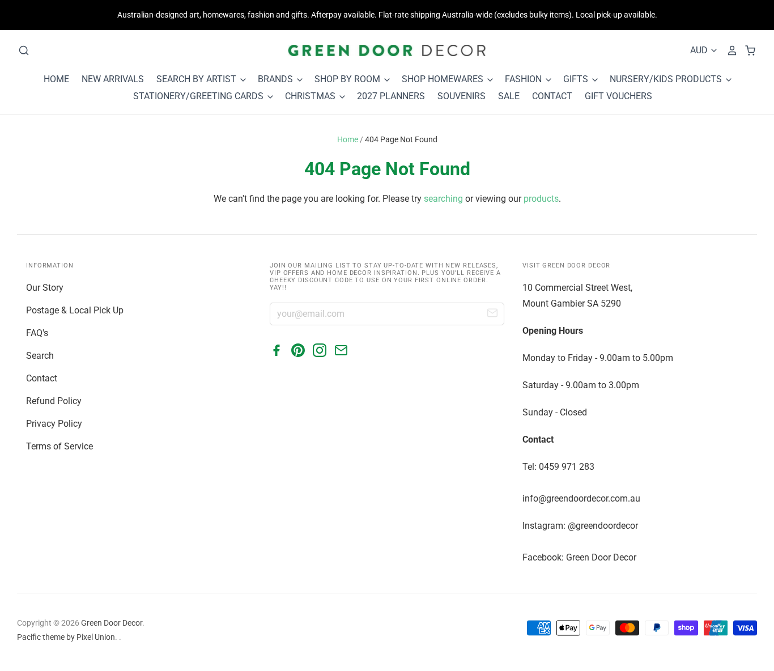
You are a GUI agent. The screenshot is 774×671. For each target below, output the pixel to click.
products (541, 198)
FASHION (524, 79)
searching (443, 198)
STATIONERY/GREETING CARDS (199, 96)
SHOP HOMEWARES (444, 79)
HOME (56, 79)
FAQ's (37, 333)
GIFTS (576, 79)
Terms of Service (59, 446)
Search (40, 355)
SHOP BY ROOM (348, 79)
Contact (41, 378)
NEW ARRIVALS (113, 79)
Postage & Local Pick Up (75, 310)
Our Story (44, 287)
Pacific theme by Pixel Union (66, 637)
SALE (509, 96)
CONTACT (552, 96)
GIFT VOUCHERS (618, 96)
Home (347, 139)
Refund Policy (54, 401)
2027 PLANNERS (391, 96)
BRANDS (276, 79)
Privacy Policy (54, 423)
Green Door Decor (111, 622)
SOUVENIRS (461, 96)
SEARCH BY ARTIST (197, 79)
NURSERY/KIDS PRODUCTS (667, 79)
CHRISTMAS (311, 96)
